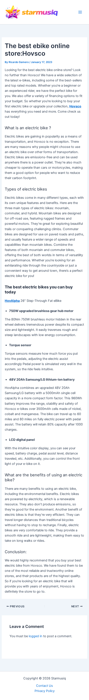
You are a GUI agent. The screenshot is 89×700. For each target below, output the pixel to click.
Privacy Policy (45, 691)
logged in (35, 636)
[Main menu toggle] (80, 12)
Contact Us (44, 686)
